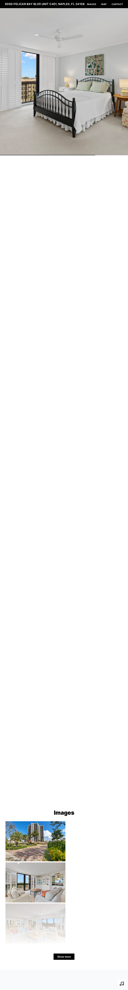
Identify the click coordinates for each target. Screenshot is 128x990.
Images (91, 4)
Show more (64, 956)
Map (104, 4)
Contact (117, 4)
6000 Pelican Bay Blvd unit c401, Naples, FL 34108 (45, 4)
